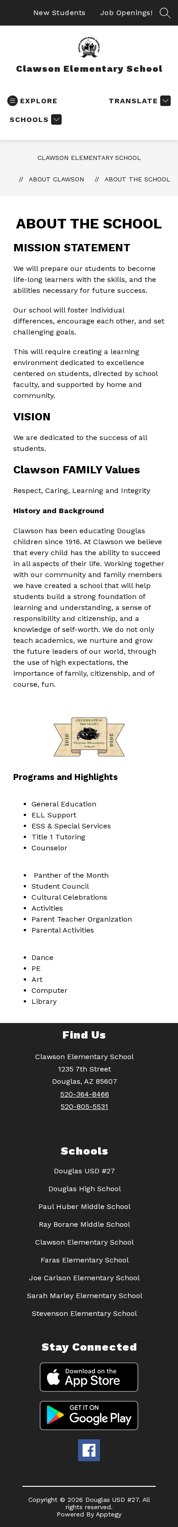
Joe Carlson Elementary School (84, 1277)
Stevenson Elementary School (84, 1313)
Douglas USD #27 (84, 1170)
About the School (137, 179)
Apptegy (108, 1514)
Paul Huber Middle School (84, 1206)
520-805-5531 (84, 1106)
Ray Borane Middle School (84, 1224)
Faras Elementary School (85, 1260)
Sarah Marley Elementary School (84, 1295)
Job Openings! (126, 12)
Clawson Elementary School (89, 157)
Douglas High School (84, 1188)
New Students (59, 12)
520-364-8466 (84, 1094)
